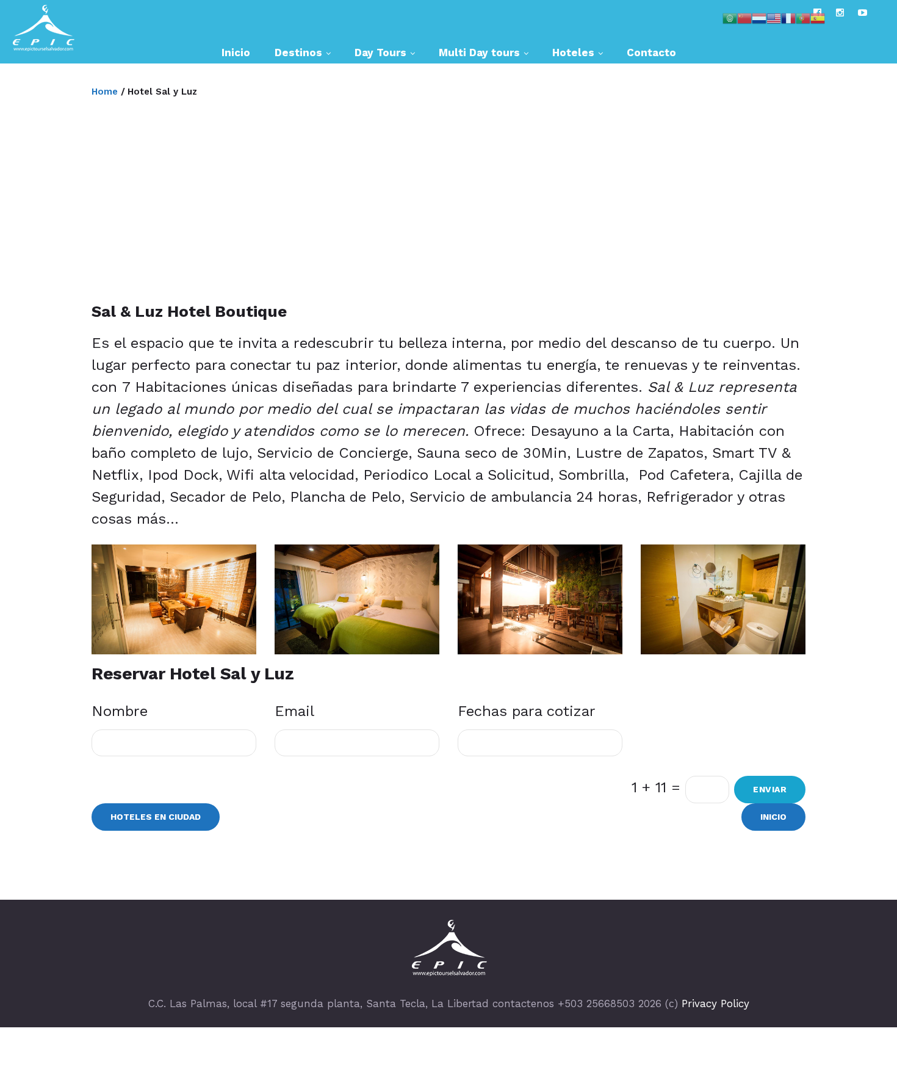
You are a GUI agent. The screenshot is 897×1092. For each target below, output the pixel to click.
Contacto (651, 52)
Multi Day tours (479, 52)
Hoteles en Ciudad (155, 817)
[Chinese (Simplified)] (744, 17)
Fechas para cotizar (527, 711)
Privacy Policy (715, 1003)
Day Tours (380, 52)
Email (294, 711)
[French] (788, 17)
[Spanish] (817, 17)
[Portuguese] (803, 17)
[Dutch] (759, 17)
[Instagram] (840, 12)
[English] (773, 17)
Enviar (770, 789)
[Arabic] (729, 17)
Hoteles (573, 52)
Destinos (298, 52)
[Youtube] (862, 12)
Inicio (236, 52)
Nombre (120, 711)
